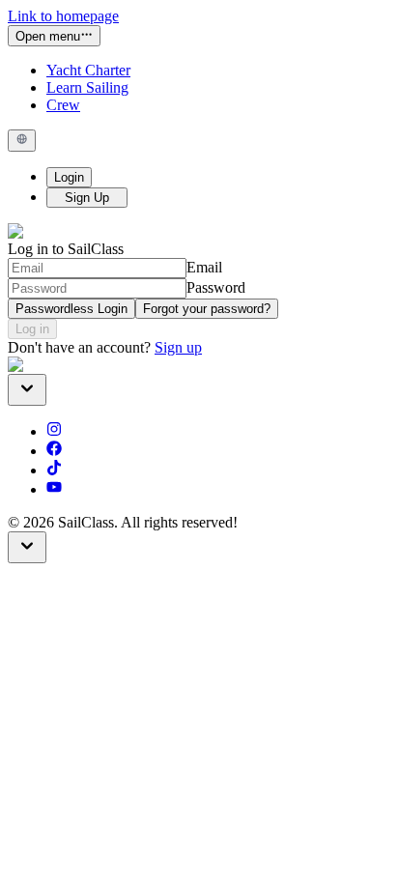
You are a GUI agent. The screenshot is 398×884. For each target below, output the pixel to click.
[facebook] (54, 450)
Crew (63, 105)
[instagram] (54, 431)
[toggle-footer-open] (27, 390)
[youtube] (54, 489)
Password (215, 287)
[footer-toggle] (27, 547)
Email (204, 267)
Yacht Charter (88, 70)
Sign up (178, 347)
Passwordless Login (71, 308)
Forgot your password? (206, 308)
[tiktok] (54, 470)
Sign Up (87, 197)
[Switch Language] (22, 140)
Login (69, 177)
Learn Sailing (87, 87)
